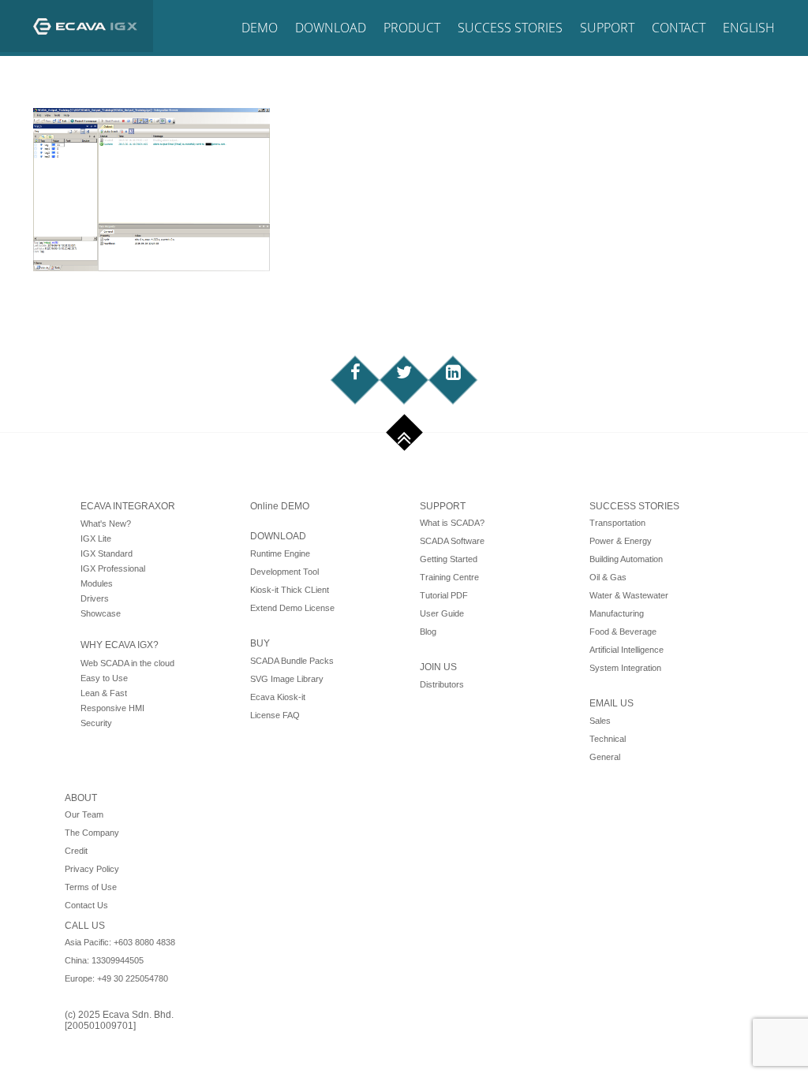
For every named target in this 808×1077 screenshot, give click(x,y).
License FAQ (275, 715)
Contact (678, 27)
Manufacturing (616, 613)
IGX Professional (112, 568)
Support (607, 27)
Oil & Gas (608, 577)
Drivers (94, 598)
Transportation (617, 522)
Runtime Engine (280, 553)
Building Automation (626, 559)
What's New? (105, 523)
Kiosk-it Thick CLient (289, 589)
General (604, 757)
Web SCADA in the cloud (127, 663)
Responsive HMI (112, 708)
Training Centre (449, 577)
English (749, 27)
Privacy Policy (92, 869)
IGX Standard (106, 553)
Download (330, 27)
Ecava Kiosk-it (277, 697)
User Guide (442, 613)
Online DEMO (279, 506)
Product (411, 27)
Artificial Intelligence (626, 649)
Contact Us (86, 905)
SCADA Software (452, 541)
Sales (600, 720)
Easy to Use (104, 678)
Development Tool (284, 571)
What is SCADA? (452, 522)
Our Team (84, 814)
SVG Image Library (287, 679)
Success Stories (510, 27)
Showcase (100, 613)
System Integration (625, 668)
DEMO (259, 27)
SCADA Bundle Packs (292, 660)
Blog (428, 631)
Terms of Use (91, 887)
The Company (92, 832)
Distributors (442, 684)
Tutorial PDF (444, 595)
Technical (607, 738)
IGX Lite (95, 538)
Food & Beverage (622, 631)
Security (96, 723)
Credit (76, 850)
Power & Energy (620, 541)
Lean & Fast (103, 693)
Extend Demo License (292, 608)
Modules (96, 583)
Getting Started (448, 559)
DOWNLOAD (278, 536)
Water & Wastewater (628, 595)
